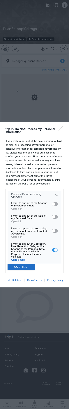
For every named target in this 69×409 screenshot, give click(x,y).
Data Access (34, 280)
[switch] (55, 204)
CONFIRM (21, 266)
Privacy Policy (55, 280)
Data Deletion (14, 280)
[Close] (61, 129)
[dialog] (34, 204)
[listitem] (34, 195)
